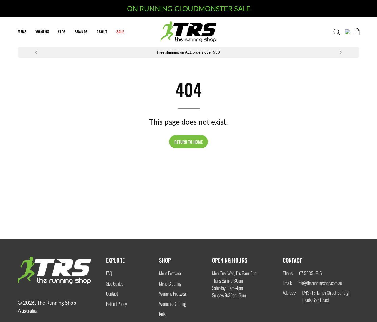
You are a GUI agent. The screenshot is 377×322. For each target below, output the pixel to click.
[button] (120, 32)
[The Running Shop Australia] (188, 31)
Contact (112, 293)
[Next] (340, 52)
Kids (162, 313)
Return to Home (188, 142)
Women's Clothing (172, 303)
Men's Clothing (170, 283)
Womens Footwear (173, 293)
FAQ (109, 273)
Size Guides (114, 283)
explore (115, 260)
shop (165, 260)
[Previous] (36, 52)
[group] (188, 52)
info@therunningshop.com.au (320, 282)
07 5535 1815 (310, 273)
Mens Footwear (170, 273)
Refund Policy (116, 303)
